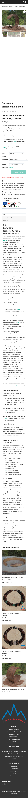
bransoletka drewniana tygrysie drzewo (12, 577)
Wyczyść (11, 167)
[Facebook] (3, 784)
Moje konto (14, 766)
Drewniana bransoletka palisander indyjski (13, 689)
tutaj (15, 141)
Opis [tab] (4, 214)
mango (18, 309)
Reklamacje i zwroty (14, 734)
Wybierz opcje (6, 582)
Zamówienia (14, 768)
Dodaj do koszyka (18, 172)
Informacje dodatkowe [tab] (8, 217)
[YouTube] (6, 784)
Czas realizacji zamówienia (14, 732)
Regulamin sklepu (14, 736)
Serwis (14, 758)
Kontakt (14, 741)
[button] (24, 11)
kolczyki (22, 385)
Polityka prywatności (14, 739)
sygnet (17, 385)
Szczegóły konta (14, 771)
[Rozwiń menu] (3, 2)
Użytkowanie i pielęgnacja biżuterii (14, 756)
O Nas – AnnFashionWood (14, 749)
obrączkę (5, 385)
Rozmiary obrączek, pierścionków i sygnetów (14, 751)
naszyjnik (5, 387)
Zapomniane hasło (15, 776)
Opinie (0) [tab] (5, 220)
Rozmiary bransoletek (14, 754)
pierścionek (12, 385)
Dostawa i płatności (14, 729)
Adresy (15, 773)
